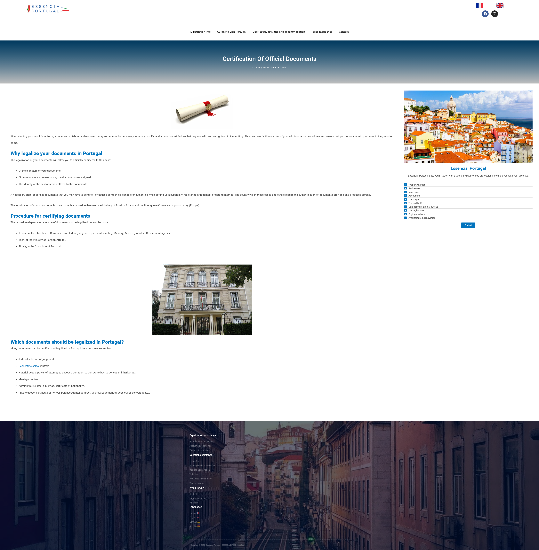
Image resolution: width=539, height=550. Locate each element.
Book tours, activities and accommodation (279, 31)
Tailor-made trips (322, 31)
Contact (344, 31)
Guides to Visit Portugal (231, 31)
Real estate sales (29, 366)
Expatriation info (200, 31)
